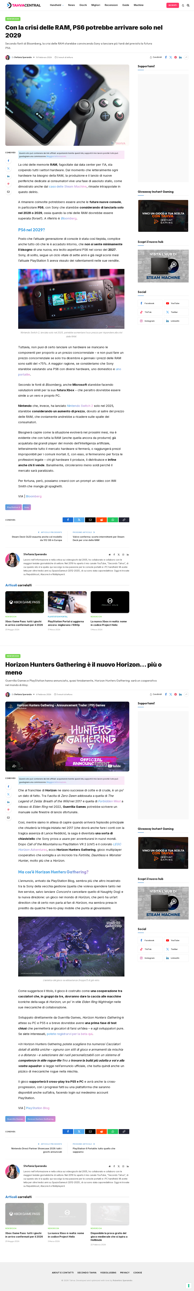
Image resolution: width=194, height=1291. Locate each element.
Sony (26, 507)
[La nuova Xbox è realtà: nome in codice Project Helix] (110, 602)
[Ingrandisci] (120, 272)
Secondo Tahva (87, 1272)
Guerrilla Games (15, 1119)
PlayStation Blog (37, 1108)
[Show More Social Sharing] (186, 57)
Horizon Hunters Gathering (41, 1119)
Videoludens (108, 1272)
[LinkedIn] (8, 176)
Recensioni (111, 5)
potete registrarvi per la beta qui (69, 1034)
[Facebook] (8, 161)
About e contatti (63, 1272)
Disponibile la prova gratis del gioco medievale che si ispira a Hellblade (109, 1236)
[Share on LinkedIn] (180, 57)
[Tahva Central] (23, 5)
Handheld (55, 5)
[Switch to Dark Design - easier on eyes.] (183, 5)
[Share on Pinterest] (175, 57)
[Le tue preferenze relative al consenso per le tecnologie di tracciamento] (189, 1286)
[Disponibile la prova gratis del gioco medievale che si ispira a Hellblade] (110, 1214)
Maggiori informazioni (56, 156)
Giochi (83, 5)
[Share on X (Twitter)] (170, 57)
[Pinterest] (8, 184)
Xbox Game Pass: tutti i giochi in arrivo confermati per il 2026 (24, 623)
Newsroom (13, 19)
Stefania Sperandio (23, 57)
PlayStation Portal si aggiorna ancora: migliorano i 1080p (66, 623)
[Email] (8, 192)
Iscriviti (173, 5)
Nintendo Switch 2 (80, 406)
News (71, 5)
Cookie (137, 1272)
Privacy (124, 1272)
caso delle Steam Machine (68, 186)
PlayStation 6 (13, 507)
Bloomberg (68, 218)
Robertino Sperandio (122, 1280)
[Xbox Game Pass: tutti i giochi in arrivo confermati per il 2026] (24, 602)
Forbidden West (109, 801)
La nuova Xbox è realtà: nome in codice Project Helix (109, 623)
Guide (125, 5)
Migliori (95, 5)
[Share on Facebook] (166, 57)
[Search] (187, 5)
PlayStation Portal (58, 617)
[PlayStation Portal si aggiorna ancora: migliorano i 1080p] (67, 602)
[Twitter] (8, 168)
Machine (139, 5)
